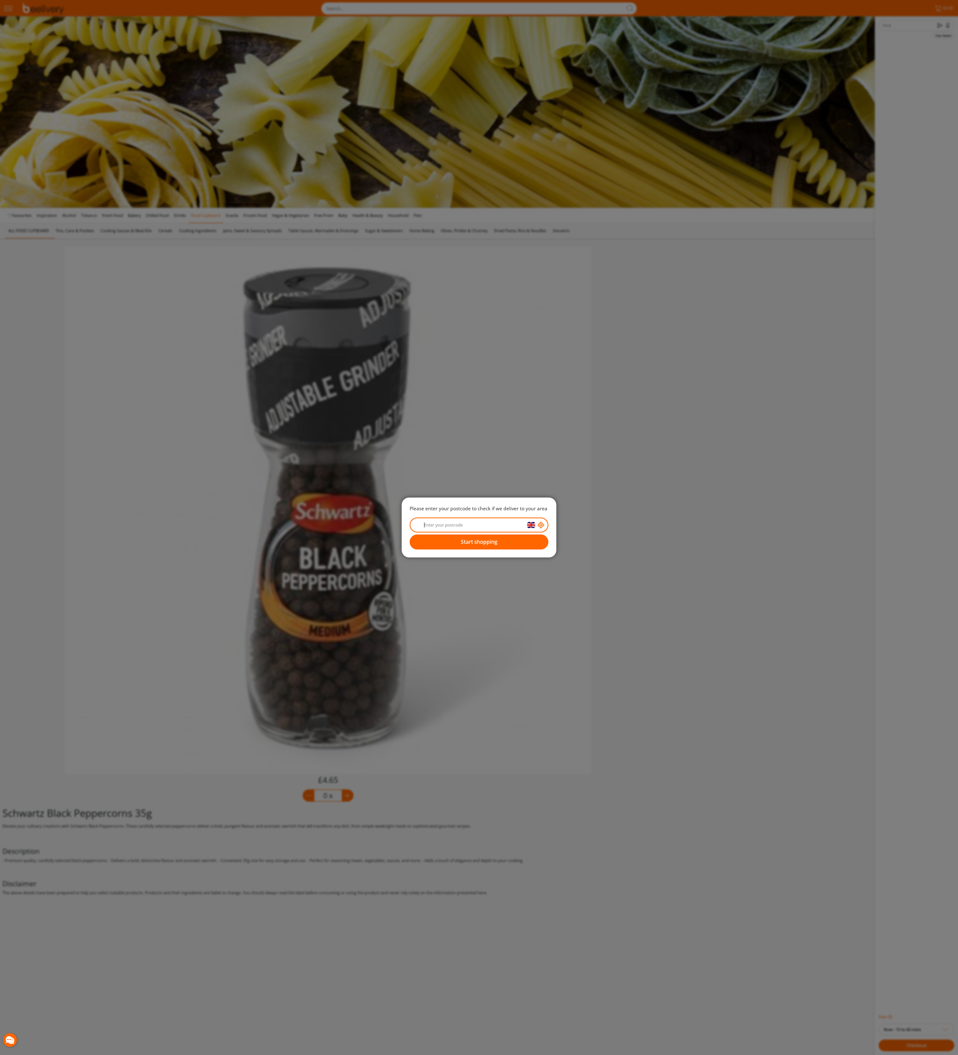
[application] (10, 1040)
